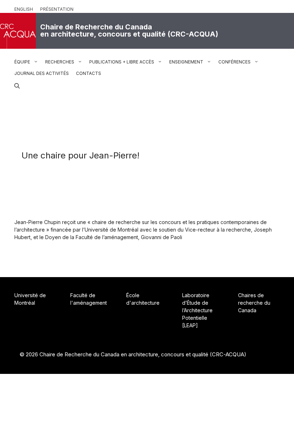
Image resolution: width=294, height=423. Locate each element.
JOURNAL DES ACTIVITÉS (41, 73)
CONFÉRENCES (234, 62)
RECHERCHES (59, 62)
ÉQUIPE (22, 62)
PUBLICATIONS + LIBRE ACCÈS (121, 62)
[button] (17, 85)
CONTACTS (88, 73)
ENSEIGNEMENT (186, 62)
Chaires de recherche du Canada (254, 302)
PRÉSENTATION (57, 9)
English (23, 9)
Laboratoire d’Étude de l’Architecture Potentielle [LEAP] (197, 310)
